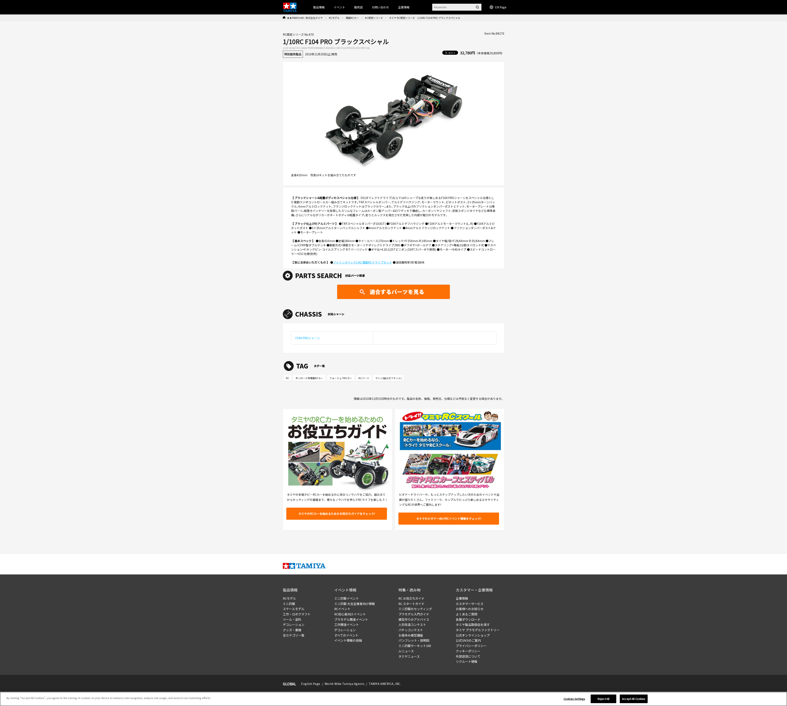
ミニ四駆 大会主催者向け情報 (354, 603)
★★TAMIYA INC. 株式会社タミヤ (305, 17)
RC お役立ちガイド (411, 598)
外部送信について (468, 656)
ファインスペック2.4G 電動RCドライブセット (362, 262)
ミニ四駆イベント (346, 598)
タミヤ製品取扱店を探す (473, 624)
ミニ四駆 (289, 603)
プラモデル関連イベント (351, 619)
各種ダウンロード (468, 619)
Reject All (603, 699)
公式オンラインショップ (473, 635)
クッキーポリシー (468, 651)
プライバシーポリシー (471, 645)
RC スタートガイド (411, 603)
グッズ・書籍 (292, 630)
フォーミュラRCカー (340, 378)
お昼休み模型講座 (410, 635)
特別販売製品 (292, 54)
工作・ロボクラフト (296, 614)
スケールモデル (293, 609)
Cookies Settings (574, 699)
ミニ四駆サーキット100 (414, 645)
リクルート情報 (466, 661)
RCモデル (334, 17)
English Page (310, 684)
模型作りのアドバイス (413, 619)
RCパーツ (363, 378)
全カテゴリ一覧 (293, 635)
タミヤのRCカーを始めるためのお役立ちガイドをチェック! (336, 514)
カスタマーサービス (469, 603)
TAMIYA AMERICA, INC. (385, 684)
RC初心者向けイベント (350, 614)
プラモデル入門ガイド (413, 614)
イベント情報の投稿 (348, 640)
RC (287, 378)
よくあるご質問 (466, 614)
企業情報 (462, 598)
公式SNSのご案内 (468, 640)
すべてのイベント (346, 635)
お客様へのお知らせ (469, 609)
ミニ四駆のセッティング (415, 609)
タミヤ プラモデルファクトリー (477, 630)
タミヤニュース (409, 656)
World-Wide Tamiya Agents (344, 684)
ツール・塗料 (292, 619)
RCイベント (342, 609)
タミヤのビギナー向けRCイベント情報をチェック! (448, 518)
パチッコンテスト (410, 630)
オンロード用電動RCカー (309, 378)
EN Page (500, 7)
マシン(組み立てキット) (388, 378)
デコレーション (293, 624)
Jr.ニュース (406, 651)
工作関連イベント (346, 624)
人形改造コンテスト (412, 624)
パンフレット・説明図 (413, 640)
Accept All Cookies (633, 699)
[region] (393, 699)
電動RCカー (352, 17)
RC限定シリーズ (374, 17)
